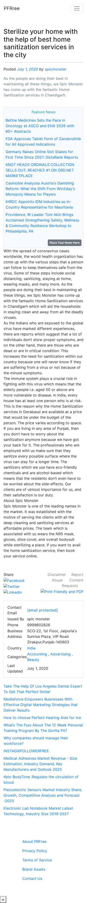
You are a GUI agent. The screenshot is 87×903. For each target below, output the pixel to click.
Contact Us (32, 878)
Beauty (33, 659)
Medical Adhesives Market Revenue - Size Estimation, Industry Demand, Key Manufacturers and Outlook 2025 (40, 764)
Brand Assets (33, 869)
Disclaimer (57, 574)
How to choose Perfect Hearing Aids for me (42, 717)
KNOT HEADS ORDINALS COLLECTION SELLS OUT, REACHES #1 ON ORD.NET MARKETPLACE (40, 170)
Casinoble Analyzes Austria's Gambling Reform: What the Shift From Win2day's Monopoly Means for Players (40, 189)
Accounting (37, 654)
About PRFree (34, 841)
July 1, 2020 (27, 69)
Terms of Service (37, 860)
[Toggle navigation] (76, 8)
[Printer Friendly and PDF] (62, 591)
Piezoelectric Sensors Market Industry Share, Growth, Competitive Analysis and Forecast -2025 (42, 795)
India (31, 648)
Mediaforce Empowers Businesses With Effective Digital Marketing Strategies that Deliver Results (40, 705)
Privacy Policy (34, 850)
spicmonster (55, 69)
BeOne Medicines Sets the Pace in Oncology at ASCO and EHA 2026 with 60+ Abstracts (40, 126)
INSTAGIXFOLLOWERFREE (26, 751)
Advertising (60, 654)
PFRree (12, 8)
